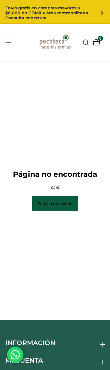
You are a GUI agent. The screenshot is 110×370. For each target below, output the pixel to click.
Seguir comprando (55, 203)
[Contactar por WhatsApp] (15, 355)
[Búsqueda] (87, 42)
